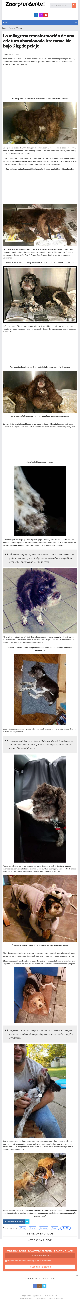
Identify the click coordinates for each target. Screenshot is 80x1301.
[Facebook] (35, 1286)
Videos (19, 28)
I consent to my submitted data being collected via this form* (29, 1261)
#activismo (43, 1228)
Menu (5, 23)
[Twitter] (44, 1286)
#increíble (65, 1228)
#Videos (32, 1228)
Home (4, 28)
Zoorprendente (26, 1295)
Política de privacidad (56, 1298)
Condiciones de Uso (25, 1298)
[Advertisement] (40, 82)
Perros (11, 28)
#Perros (22, 1228)
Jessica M (8, 54)
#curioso (54, 1228)
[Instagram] (39, 1286)
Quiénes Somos (40, 1298)
